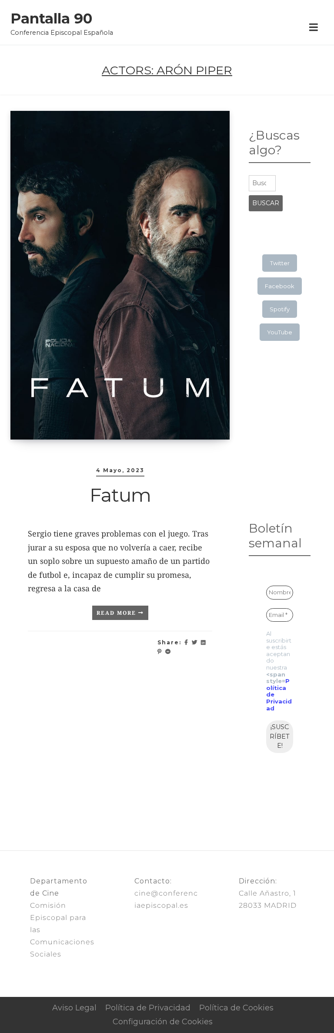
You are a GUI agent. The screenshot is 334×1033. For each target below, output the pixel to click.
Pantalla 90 (51, 18)
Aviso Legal (74, 1008)
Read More (117, 612)
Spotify (280, 309)
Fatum (120, 495)
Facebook (279, 286)
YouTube (279, 332)
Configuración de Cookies (163, 1021)
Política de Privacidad (147, 1008)
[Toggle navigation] (313, 28)
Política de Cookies (236, 1008)
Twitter (280, 263)
